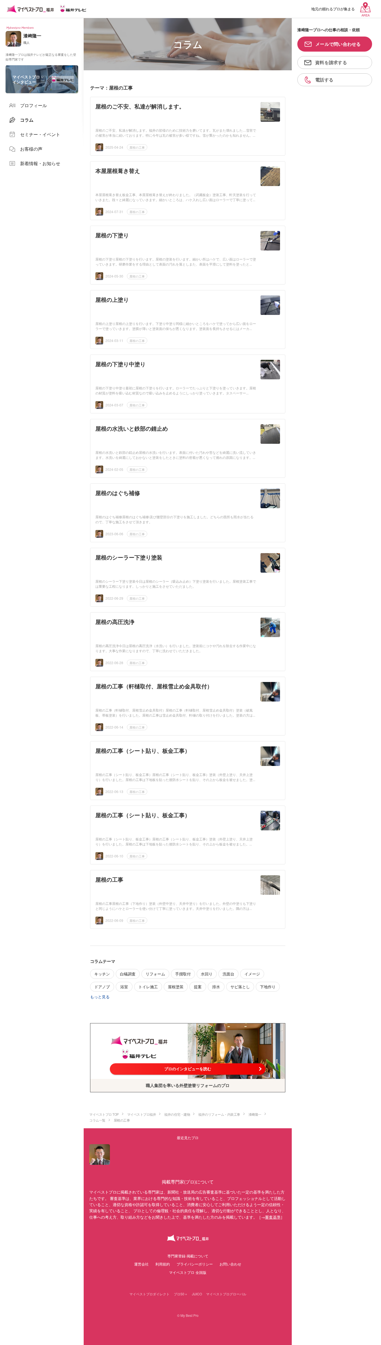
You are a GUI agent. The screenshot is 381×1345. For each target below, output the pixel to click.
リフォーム (155, 974)
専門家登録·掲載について (187, 1256)
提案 (198, 986)
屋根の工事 (137, 147)
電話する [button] (324, 79)
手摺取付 (183, 974)
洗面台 (228, 974)
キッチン (102, 974)
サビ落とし (240, 986)
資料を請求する (331, 62)
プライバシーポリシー (195, 1264)
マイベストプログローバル (226, 1293)
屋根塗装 (176, 986)
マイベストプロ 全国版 (187, 1272)
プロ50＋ (181, 1293)
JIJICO (197, 1293)
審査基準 (273, 1217)
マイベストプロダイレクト (149, 1293)
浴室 (124, 986)
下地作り (268, 986)
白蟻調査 (128, 974)
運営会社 (141, 1264)
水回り (207, 974)
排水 (216, 986)
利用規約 (162, 1264)
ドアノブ (102, 986)
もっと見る (100, 996)
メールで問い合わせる (338, 44)
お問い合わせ (230, 1264)
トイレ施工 (148, 986)
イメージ (252, 974)
